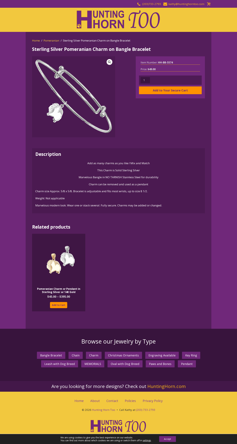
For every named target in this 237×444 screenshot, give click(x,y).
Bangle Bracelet (51, 355)
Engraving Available (162, 355)
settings (147, 440)
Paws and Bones (160, 364)
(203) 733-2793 (145, 410)
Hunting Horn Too (103, 410)
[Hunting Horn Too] (118, 19)
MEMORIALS (92, 364)
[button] (109, 62)
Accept (167, 438)
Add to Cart (58, 305)
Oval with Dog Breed (125, 364)
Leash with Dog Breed (59, 364)
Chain (75, 355)
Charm (93, 355)
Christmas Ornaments (123, 355)
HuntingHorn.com (166, 386)
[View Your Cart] (208, 3)
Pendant (187, 364)
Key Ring (191, 355)
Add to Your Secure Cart (170, 90)
